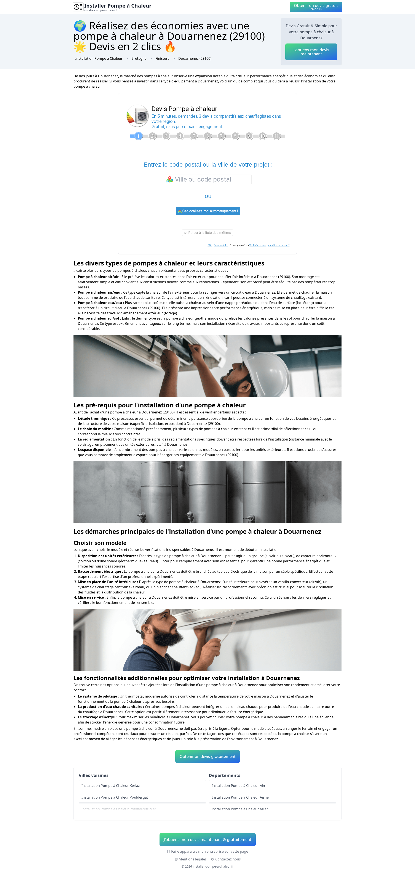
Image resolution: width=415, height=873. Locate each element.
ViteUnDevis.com (257, 245)
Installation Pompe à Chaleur (99, 58)
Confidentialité (221, 245)
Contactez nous (228, 859)
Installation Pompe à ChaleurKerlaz (110, 785)
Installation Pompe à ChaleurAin (238, 785)
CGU (210, 245)
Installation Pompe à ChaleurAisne (240, 797)
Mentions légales (193, 859)
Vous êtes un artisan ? (278, 245)
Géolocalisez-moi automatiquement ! (210, 211)
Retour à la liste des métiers (209, 233)
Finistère (162, 58)
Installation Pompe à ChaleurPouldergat (114, 797)
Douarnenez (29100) (194, 58)
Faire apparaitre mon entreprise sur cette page (209, 851)
